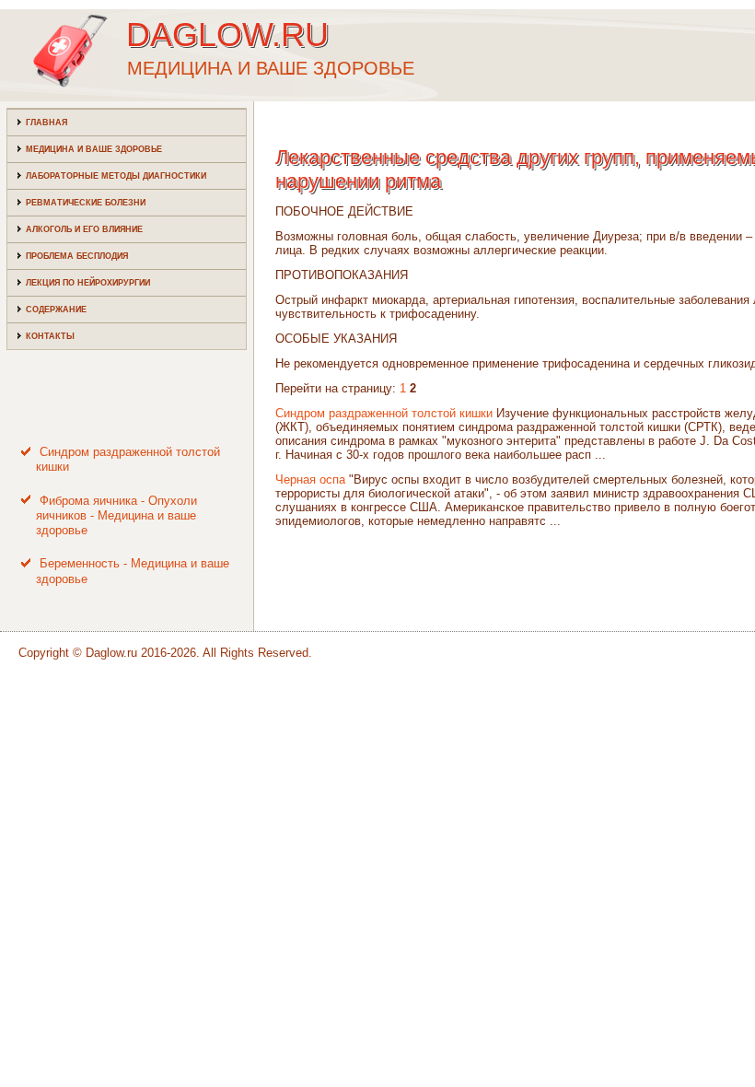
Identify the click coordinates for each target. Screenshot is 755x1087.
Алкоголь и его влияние (84, 229)
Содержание (56, 309)
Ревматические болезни (85, 202)
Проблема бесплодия (77, 256)
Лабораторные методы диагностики (116, 176)
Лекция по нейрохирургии (88, 282)
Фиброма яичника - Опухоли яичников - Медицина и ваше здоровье (116, 516)
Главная (46, 122)
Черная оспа (310, 479)
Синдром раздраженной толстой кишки (384, 413)
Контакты (50, 336)
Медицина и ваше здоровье (94, 149)
